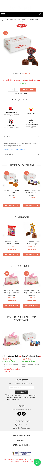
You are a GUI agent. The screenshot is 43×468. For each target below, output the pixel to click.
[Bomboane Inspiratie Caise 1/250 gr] (31, 230)
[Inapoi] (1, 19)
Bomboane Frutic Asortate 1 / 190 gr (12, 242)
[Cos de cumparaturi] (35, 14)
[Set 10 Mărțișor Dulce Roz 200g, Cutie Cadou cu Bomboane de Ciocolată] (11, 279)
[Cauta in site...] (40, 14)
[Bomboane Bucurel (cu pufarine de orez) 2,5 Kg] (31, 179)
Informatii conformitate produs (14, 149)
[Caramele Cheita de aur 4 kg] (11, 179)
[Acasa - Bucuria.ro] (21, 8)
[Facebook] (19, 414)
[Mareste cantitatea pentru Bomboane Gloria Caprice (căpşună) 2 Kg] (16, 90)
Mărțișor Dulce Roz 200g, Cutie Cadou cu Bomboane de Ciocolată (31, 291)
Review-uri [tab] (8, 154)
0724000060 (22, 424)
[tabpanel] (21, 50)
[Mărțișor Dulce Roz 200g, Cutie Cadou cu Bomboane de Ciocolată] (31, 279)
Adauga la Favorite (20, 99)
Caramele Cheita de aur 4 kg (11, 191)
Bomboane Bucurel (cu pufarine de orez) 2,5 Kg (31, 191)
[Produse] (3, 15)
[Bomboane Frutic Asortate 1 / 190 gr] (11, 230)
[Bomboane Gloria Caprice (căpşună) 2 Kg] (21, 50)
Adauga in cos (27, 90)
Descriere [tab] (7, 136)
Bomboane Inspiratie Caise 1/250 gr (32, 242)
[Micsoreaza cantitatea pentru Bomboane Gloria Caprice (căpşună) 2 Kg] (9, 90)
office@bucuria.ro (23, 428)
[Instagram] (24, 414)
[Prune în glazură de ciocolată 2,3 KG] (31, 339)
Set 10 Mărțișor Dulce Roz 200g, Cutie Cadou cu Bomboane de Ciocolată (11, 291)
